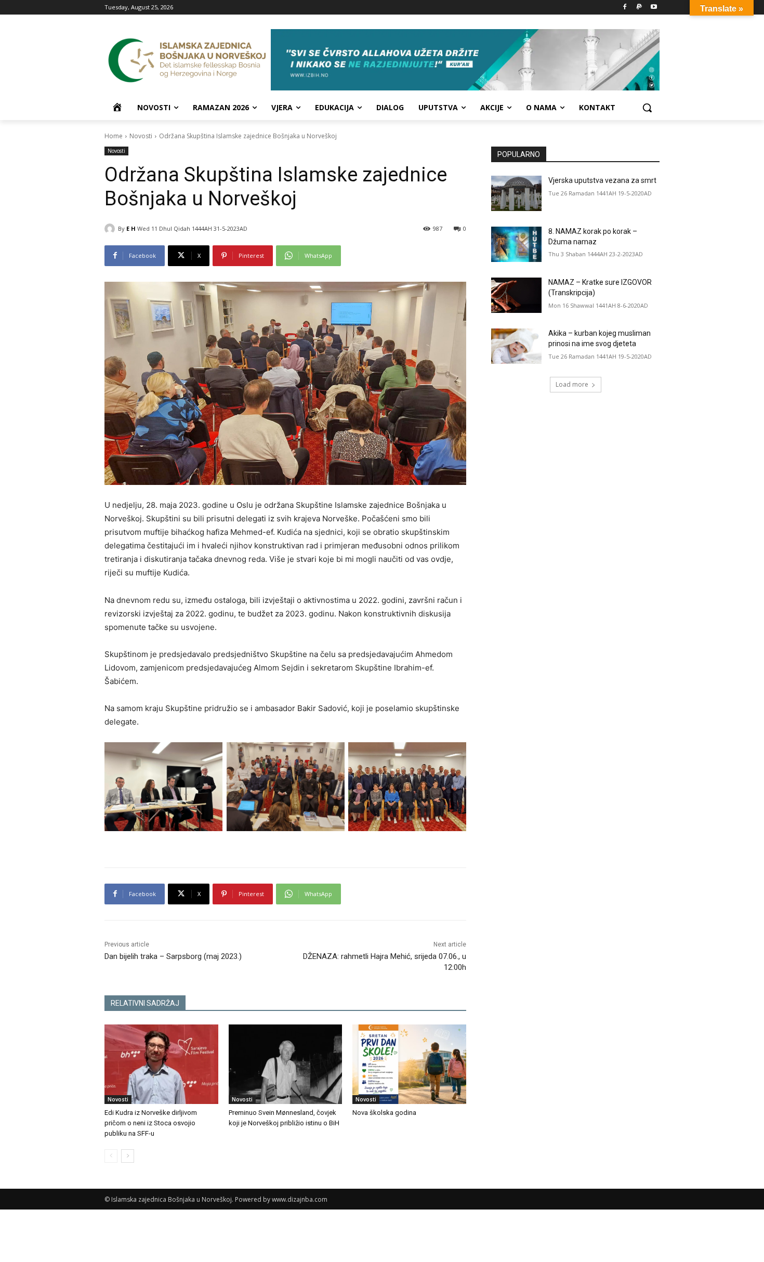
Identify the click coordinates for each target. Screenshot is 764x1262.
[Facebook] (625, 8)
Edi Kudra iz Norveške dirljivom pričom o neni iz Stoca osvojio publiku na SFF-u (150, 1123)
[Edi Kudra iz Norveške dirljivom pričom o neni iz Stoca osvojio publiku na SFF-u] (161, 1064)
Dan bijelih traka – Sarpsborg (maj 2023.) (173, 956)
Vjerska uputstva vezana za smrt (602, 180)
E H (131, 228)
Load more (572, 384)
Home (113, 136)
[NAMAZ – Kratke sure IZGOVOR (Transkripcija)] (516, 295)
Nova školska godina (384, 1112)
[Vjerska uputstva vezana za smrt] (516, 193)
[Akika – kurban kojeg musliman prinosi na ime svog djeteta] (516, 346)
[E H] (111, 229)
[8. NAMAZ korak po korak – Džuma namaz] (516, 244)
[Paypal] (639, 8)
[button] (647, 107)
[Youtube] (654, 8)
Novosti (140, 136)
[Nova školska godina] (409, 1064)
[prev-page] (110, 1156)
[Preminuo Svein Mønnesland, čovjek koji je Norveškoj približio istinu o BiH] (286, 1064)
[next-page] (127, 1156)
